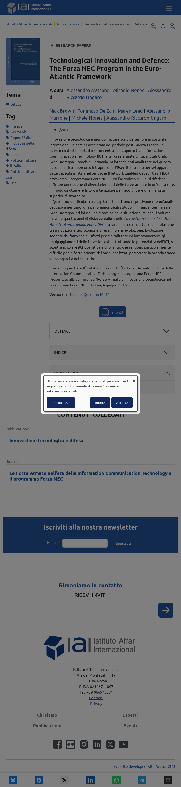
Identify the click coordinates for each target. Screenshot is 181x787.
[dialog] (90, 393)
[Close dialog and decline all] (134, 378)
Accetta (122, 402)
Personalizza (60, 402)
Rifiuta (100, 402)
